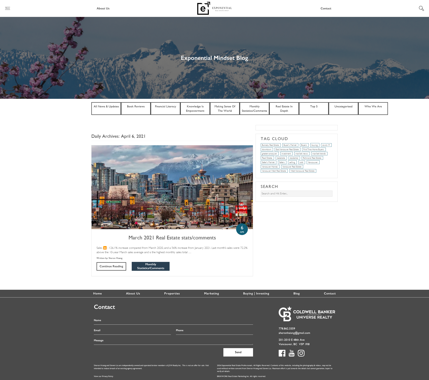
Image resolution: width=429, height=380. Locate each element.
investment (286, 153)
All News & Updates (106, 106)
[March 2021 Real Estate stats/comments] (172, 187)
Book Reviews (136, 106)
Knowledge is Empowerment (195, 108)
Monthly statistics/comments (254, 108)
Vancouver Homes (270, 166)
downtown (266, 149)
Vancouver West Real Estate (274, 171)
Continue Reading (111, 266)
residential (294, 158)
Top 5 (314, 106)
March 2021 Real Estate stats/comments (172, 238)
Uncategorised (343, 106)
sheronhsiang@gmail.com (294, 333)
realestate (281, 158)
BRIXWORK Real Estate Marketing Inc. (233, 376)
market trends (319, 153)
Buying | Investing (256, 293)
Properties (172, 293)
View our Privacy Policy (103, 376)
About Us (103, 8)
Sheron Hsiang (115, 258)
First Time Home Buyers (313, 149)
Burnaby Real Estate (270, 145)
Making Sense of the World (224, 108)
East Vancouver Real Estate (287, 149)
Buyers (304, 145)
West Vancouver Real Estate (302, 171)
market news (301, 153)
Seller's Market (268, 162)
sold (301, 162)
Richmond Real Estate (312, 158)
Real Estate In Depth (284, 108)
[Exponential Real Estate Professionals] (214, 8)
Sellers (282, 162)
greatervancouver (269, 153)
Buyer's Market (290, 145)
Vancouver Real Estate (291, 166)
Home (97, 293)
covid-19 (326, 145)
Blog (296, 293)
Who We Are (373, 106)
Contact (326, 8)
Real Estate (267, 158)
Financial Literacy (165, 106)
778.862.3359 (287, 328)
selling (292, 162)
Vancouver (313, 162)
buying (315, 145)
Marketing (211, 293)
